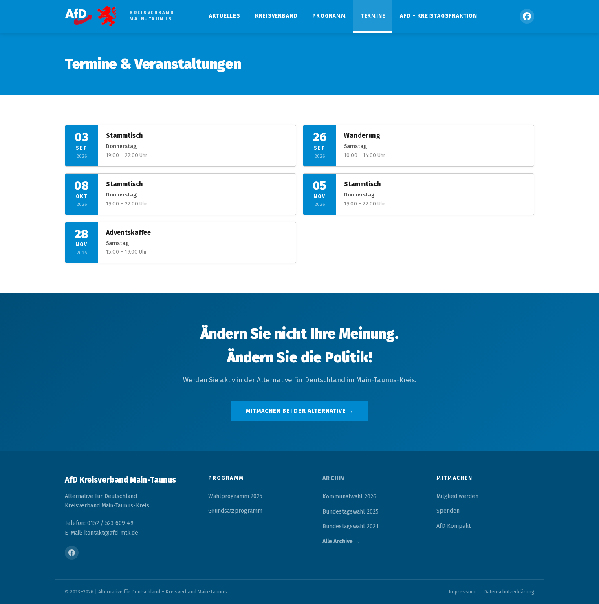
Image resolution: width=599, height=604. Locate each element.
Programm (329, 16)
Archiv (333, 478)
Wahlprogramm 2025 (235, 496)
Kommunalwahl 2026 (349, 496)
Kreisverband (276, 16)
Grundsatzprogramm (235, 510)
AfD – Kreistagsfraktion (438, 16)
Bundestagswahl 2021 (350, 526)
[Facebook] (527, 16)
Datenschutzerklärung (509, 592)
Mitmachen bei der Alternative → (300, 411)
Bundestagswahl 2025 (350, 511)
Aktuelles (224, 16)
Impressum (462, 592)
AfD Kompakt (453, 525)
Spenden (448, 510)
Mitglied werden (457, 496)
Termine (373, 16)
